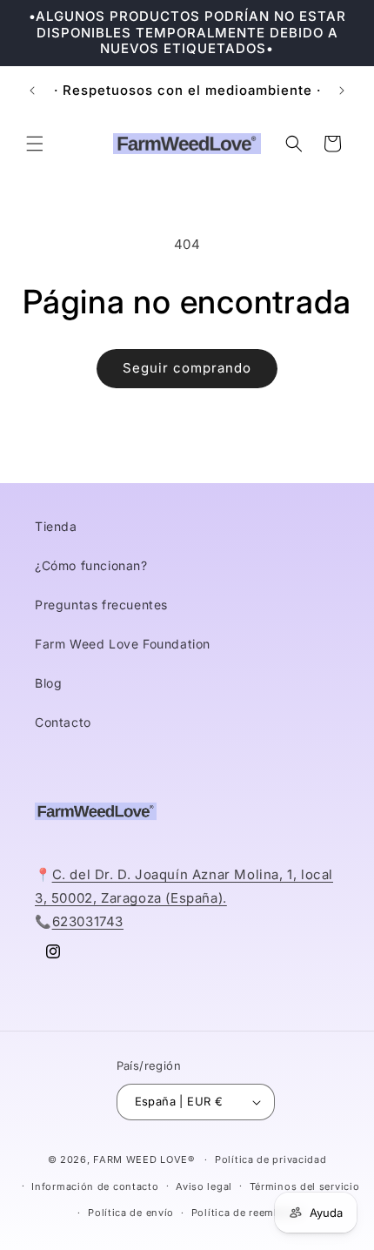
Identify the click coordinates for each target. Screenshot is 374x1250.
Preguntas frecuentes (101, 604)
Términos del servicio (305, 1186)
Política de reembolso (247, 1212)
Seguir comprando (187, 368)
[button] (35, 143)
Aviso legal (204, 1186)
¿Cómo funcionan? (91, 565)
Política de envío (131, 1212)
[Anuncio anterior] (32, 90)
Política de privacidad (270, 1159)
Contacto (63, 722)
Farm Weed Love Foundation (122, 643)
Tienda (56, 526)
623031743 (88, 921)
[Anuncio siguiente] (342, 90)
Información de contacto (94, 1186)
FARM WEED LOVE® (144, 1159)
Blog (48, 682)
